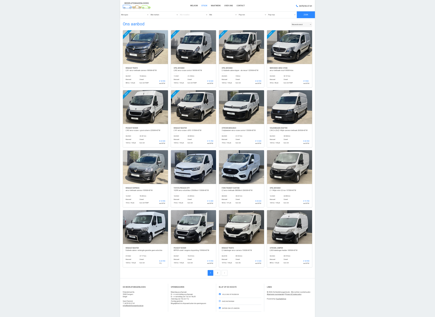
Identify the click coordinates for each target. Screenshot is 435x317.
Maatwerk (216, 6)
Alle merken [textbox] (155, 15)
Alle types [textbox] (124, 15)
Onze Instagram (228, 301)
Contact (241, 6)
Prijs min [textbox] (242, 15)
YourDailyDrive (281, 299)
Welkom (194, 6)
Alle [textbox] (210, 15)
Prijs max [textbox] (271, 15)
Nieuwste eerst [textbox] (297, 24)
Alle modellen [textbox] (185, 15)
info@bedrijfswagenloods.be (133, 306)
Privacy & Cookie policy (293, 294)
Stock (204, 6)
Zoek (306, 15)
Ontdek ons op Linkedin (230, 308)
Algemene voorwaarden (275, 294)
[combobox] (135, 14)
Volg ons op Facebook (230, 294)
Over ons (228, 6)
